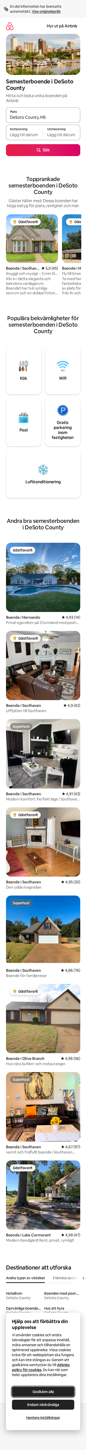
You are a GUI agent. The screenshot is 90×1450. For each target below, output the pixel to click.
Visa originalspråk (46, 11)
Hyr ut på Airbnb (62, 26)
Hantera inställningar (43, 1417)
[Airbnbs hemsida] (10, 26)
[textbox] (24, 135)
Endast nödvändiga (43, 1404)
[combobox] (43, 117)
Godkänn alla (43, 1392)
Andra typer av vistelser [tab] (25, 1278)
